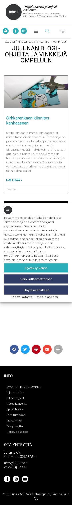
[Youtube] (25, 479)
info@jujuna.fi (16, 463)
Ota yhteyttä (14, 426)
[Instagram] (24, 31)
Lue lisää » (14, 180)
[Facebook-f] (16, 31)
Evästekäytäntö (22, 297)
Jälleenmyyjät (15, 398)
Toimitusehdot (15, 414)
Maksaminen (14, 420)
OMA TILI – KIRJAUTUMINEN (23, 386)
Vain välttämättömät (36, 279)
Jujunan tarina (15, 392)
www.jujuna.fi (15, 467)
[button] (36, 31)
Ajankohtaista (15, 409)
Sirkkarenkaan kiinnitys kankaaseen (27, 120)
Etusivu (10, 41)
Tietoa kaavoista (16, 403)
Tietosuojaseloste (47, 297)
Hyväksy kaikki (36, 268)
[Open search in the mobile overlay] (47, 31)
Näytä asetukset (36, 290)
